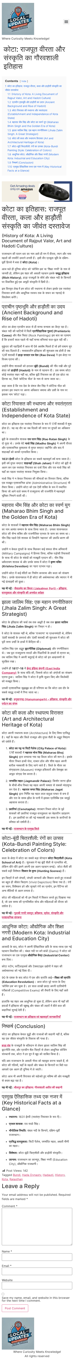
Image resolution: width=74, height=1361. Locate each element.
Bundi (16, 1175)
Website (7, 1280)
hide (24, 81)
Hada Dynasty (31, 1175)
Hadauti (48, 1175)
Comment (9, 1206)
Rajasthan (16, 1179)
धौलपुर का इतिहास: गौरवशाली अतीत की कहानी (38, 1087)
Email (6, 1265)
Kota (5, 1179)
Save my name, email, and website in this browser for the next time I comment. (36, 1299)
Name (7, 1251)
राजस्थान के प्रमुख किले (26, 828)
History (60, 1175)
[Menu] (66, 21)
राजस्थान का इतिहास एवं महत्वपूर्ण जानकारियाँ (37, 1017)
